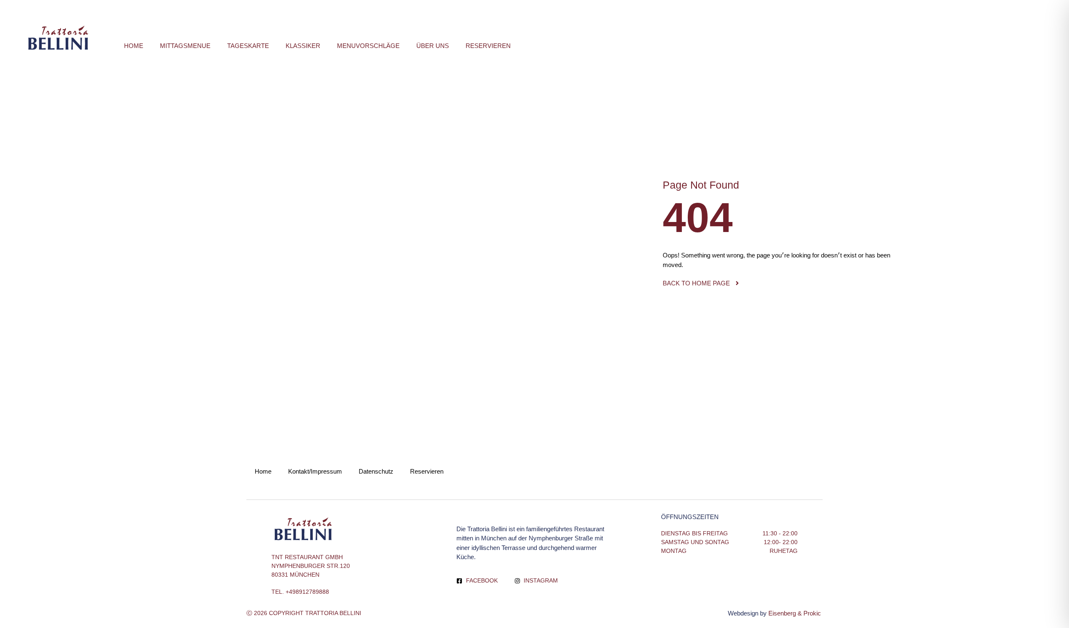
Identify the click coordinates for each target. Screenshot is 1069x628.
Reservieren (426, 471)
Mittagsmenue (185, 45)
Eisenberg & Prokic (795, 613)
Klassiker (303, 45)
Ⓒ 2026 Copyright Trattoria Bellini (303, 613)
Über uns (432, 45)
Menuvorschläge (368, 45)
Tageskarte (248, 45)
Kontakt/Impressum (315, 471)
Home (133, 45)
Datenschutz (376, 471)
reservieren (488, 45)
